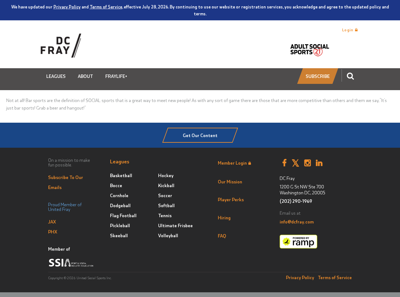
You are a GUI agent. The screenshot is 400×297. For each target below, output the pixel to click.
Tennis (165, 215)
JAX (52, 221)
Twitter (295, 163)
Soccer (165, 195)
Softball (166, 205)
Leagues (56, 76)
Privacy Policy (67, 6)
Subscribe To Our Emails (65, 182)
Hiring (224, 217)
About (85, 76)
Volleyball (168, 235)
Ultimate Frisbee (175, 225)
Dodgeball (120, 205)
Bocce (116, 185)
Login (348, 29)
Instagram (307, 163)
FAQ (222, 236)
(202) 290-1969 (296, 201)
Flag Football (123, 215)
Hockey (165, 175)
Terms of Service (106, 6)
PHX (52, 231)
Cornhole (119, 195)
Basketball (121, 175)
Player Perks (231, 199)
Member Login (232, 163)
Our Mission (230, 181)
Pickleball (120, 225)
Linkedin (319, 163)
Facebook (284, 163)
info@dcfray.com (297, 221)
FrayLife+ (116, 76)
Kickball (166, 185)
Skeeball (119, 235)
